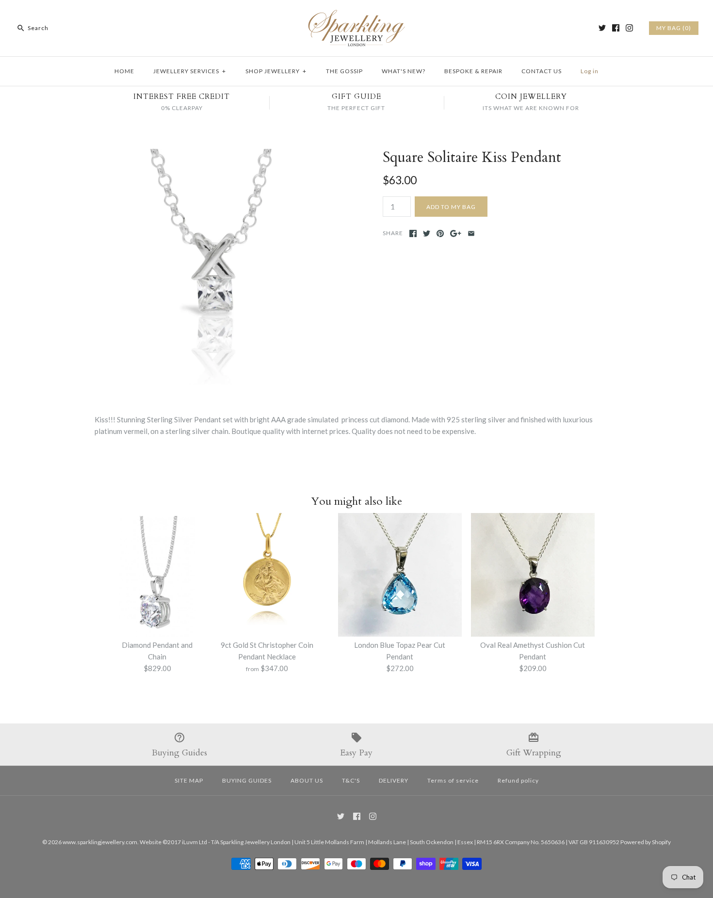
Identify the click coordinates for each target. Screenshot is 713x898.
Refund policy (518, 780)
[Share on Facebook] (413, 233)
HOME (124, 71)
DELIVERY (393, 780)
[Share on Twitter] (426, 233)
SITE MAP (189, 780)
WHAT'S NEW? (403, 71)
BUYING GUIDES (247, 780)
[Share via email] (471, 233)
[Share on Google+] (455, 233)
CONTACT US (541, 71)
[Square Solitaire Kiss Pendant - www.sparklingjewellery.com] (212, 154)
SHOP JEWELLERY (276, 71)
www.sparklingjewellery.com (100, 842)
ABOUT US (307, 780)
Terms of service (453, 780)
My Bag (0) (673, 28)
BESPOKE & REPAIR (473, 71)
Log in (590, 71)
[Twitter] (602, 28)
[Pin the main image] (440, 233)
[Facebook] (615, 28)
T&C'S (351, 780)
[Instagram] (629, 28)
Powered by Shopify (645, 842)
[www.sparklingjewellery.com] (356, 15)
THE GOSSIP (344, 71)
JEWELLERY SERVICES (189, 71)
